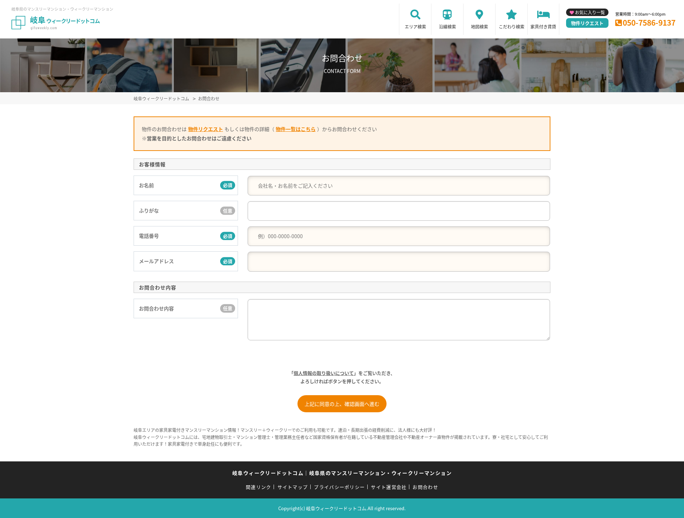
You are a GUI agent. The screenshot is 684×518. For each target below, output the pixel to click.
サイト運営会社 (388, 487)
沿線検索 (447, 26)
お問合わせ (425, 487)
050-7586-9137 (649, 22)
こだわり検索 (511, 26)
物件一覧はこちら (296, 128)
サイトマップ (293, 487)
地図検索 (479, 26)
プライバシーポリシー (339, 487)
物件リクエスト (587, 23)
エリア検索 (415, 26)
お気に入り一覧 (590, 12)
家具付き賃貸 (543, 26)
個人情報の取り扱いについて (324, 373)
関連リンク (258, 487)
